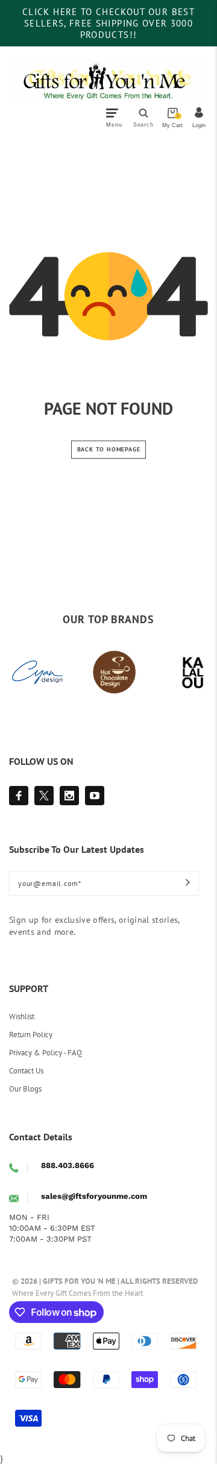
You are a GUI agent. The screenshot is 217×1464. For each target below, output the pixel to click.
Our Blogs (25, 1089)
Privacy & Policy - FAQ (45, 1053)
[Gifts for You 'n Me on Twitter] (44, 795)
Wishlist (21, 1016)
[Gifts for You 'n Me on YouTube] (94, 795)
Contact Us (26, 1071)
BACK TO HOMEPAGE (108, 449)
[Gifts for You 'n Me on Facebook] (18, 795)
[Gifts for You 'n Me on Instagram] (69, 795)
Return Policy (30, 1034)
